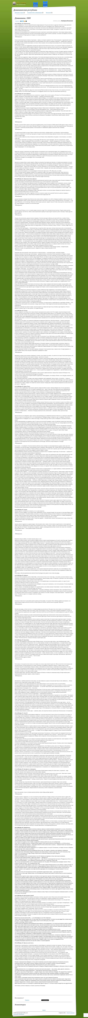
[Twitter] (22, 21)
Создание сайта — (66, 1012)
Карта (45, 3)
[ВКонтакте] (21, 21)
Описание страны (19, 12)
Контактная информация (19, 1014)
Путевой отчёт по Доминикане (34, 12)
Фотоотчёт (48, 12)
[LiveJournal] (23, 21)
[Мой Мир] (26, 21)
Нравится (27, 1000)
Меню (35, 4)
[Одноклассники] (25, 21)
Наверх (44, 1010)
